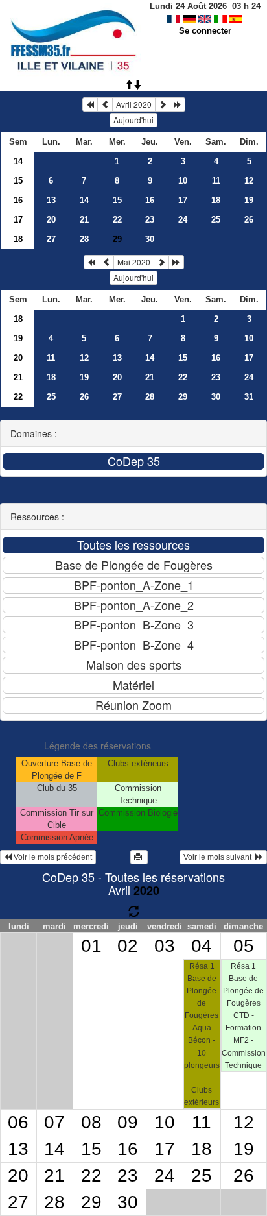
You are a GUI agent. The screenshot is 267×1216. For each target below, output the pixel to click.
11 (216, 181)
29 (182, 397)
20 (51, 220)
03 (164, 946)
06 (18, 1122)
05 (243, 946)
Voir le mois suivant (219, 857)
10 (182, 181)
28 (84, 239)
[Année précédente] (90, 104)
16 (18, 200)
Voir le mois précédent (52, 857)
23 (149, 220)
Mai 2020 (133, 261)
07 (54, 1122)
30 (149, 239)
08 (91, 1122)
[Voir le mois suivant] (162, 104)
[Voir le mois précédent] (105, 104)
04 (201, 946)
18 (215, 200)
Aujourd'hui (133, 119)
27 (51, 239)
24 (182, 220)
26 (248, 220)
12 (248, 181)
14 (18, 161)
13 (51, 200)
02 (127, 946)
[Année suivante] (177, 104)
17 (182, 200)
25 (215, 220)
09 (127, 1122)
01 (91, 946)
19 (248, 200)
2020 (146, 890)
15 (18, 181)
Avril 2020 (134, 104)
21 (84, 220)
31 (248, 397)
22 (117, 220)
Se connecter (205, 31)
